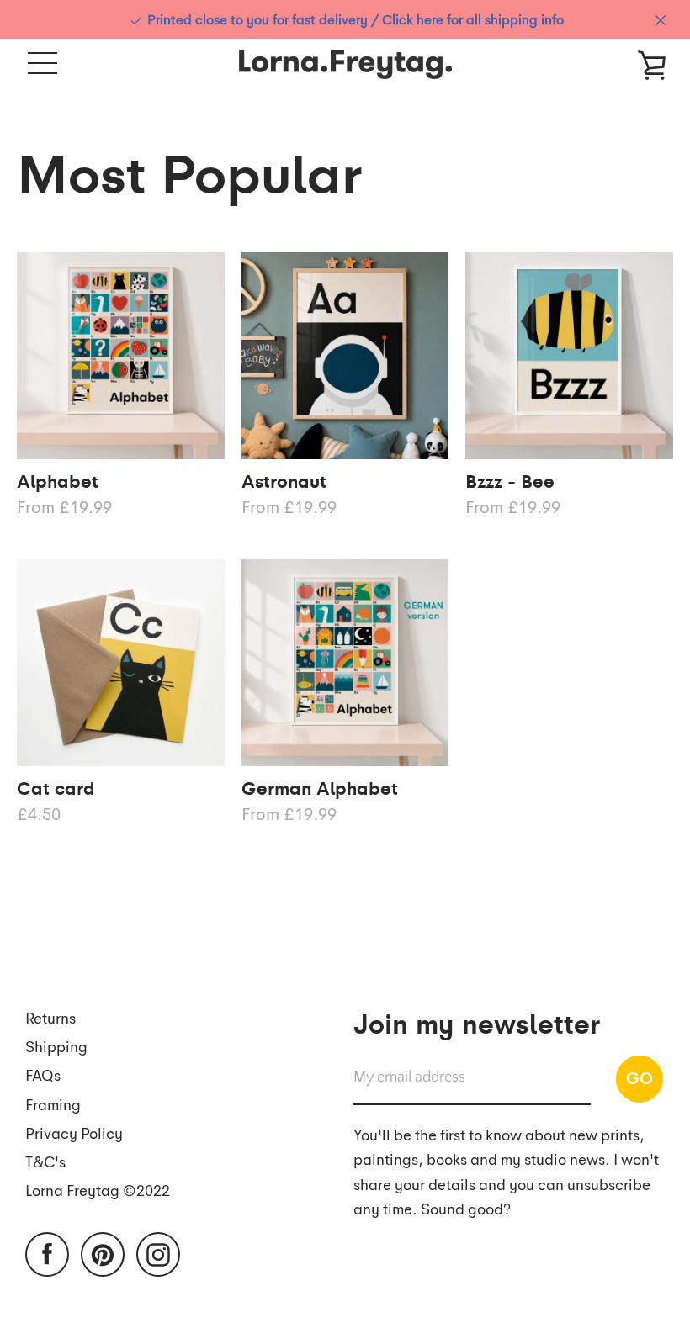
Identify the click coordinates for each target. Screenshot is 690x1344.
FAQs (43, 1074)
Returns (50, 1017)
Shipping (56, 1045)
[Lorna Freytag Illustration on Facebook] (47, 1252)
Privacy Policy (74, 1132)
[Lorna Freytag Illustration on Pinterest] (102, 1252)
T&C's (45, 1161)
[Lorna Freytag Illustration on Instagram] (158, 1252)
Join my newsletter (476, 1022)
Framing (53, 1103)
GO (639, 1077)
